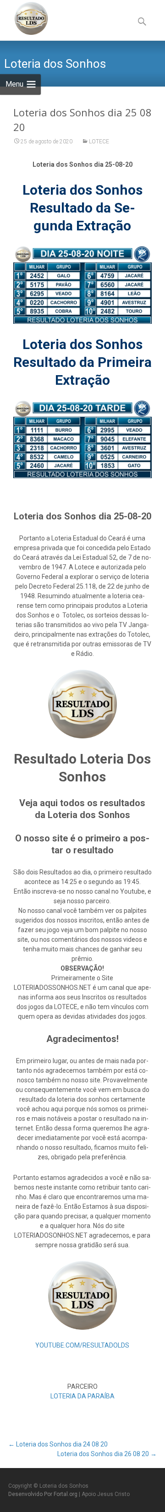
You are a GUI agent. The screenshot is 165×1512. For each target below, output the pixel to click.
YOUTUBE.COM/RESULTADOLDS (82, 1345)
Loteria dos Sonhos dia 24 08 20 (58, 1444)
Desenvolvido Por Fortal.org (43, 1494)
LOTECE (99, 141)
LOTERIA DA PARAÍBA (82, 1396)
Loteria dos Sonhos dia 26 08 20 (107, 1453)
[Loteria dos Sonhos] (24, 18)
